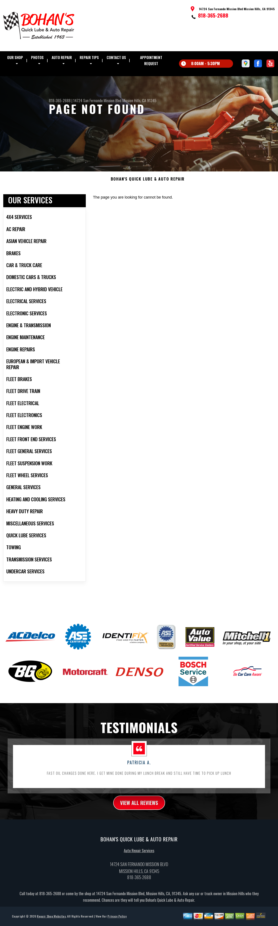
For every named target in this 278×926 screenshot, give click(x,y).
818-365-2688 (213, 15)
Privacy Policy (117, 916)
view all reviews (139, 802)
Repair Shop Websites (51, 916)
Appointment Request (151, 60)
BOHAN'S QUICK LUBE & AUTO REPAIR (148, 179)
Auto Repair (62, 57)
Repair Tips (89, 57)
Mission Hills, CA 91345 (139, 100)
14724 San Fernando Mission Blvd (97, 100)
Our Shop (15, 57)
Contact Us (116, 57)
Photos (37, 57)
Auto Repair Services (139, 850)
